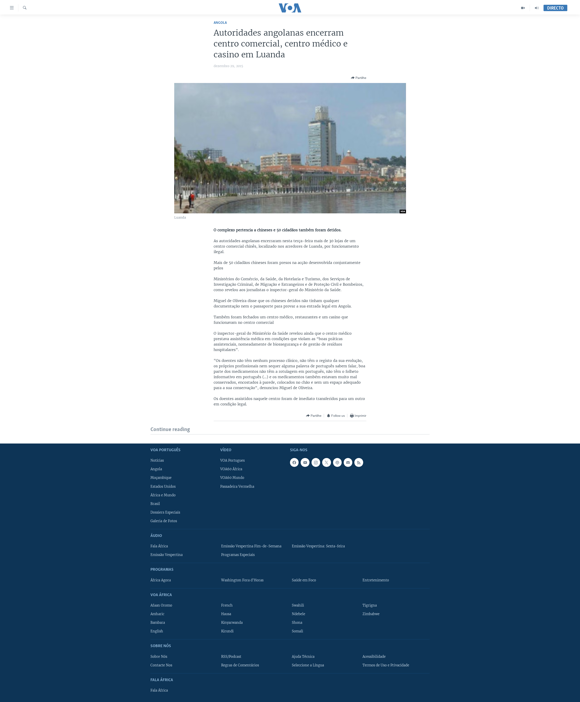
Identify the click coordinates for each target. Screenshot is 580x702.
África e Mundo (163, 495)
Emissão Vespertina (166, 555)
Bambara (157, 623)
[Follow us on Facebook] (294, 462)
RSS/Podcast (231, 656)
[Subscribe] (348, 462)
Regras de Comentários (240, 665)
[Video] (523, 8)
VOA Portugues (232, 460)
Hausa (226, 614)
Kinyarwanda (232, 623)
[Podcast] (337, 462)
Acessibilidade (374, 656)
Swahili (298, 605)
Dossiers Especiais (165, 512)
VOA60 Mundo (232, 478)
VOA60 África (231, 469)
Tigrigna (369, 605)
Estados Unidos (163, 486)
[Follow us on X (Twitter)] (326, 462)
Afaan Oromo (161, 605)
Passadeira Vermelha (237, 486)
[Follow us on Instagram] (316, 462)
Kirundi (227, 631)
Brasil (155, 504)
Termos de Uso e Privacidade (385, 665)
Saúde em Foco (304, 580)
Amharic (157, 614)
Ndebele (298, 614)
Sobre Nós (158, 656)
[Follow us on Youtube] (305, 462)
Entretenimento (375, 580)
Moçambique (161, 478)
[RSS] (358, 462)
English (156, 631)
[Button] (358, 77)
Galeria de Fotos (163, 521)
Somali (297, 631)
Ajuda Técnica (303, 656)
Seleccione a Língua (308, 665)
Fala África (159, 546)
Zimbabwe (370, 614)
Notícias (157, 460)
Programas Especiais (238, 555)
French (227, 605)
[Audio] (537, 8)
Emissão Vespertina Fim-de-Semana (251, 546)
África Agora (160, 580)
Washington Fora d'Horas (242, 580)
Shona (297, 623)
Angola (220, 23)
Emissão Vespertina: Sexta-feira (318, 546)
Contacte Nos (161, 665)
